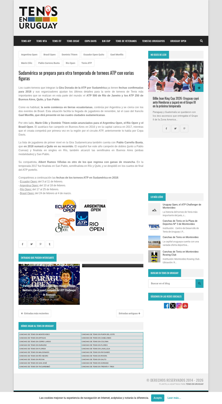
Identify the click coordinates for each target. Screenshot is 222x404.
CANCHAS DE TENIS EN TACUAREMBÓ (34, 367)
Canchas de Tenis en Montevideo (181, 237)
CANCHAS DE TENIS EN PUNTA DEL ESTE (98, 334)
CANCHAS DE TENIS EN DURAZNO (33, 345)
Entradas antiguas (128, 313)
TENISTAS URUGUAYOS (153, 41)
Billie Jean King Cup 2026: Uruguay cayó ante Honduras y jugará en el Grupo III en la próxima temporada (176, 102)
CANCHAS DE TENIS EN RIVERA (94, 356)
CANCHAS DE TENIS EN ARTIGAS (32, 338)
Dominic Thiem (69, 54)
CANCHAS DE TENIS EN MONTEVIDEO (34, 334)
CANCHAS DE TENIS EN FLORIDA (32, 349)
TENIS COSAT (73, 41)
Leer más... (174, 397)
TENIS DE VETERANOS (126, 41)
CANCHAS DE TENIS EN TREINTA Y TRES (98, 367)
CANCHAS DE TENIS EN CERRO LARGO (35, 341)
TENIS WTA (41, 41)
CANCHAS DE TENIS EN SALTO (94, 359)
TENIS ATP (26, 41)
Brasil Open (50, 54)
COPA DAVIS (91, 41)
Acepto (158, 397)
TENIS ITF (56, 41)
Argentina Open (29, 54)
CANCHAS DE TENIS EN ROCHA (32, 359)
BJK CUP (106, 41)
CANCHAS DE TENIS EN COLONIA (95, 341)
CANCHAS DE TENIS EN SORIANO (95, 363)
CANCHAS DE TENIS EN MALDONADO (34, 352)
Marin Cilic (26, 63)
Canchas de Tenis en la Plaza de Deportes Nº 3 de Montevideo (180, 222)
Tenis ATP (86, 63)
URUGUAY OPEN (178, 41)
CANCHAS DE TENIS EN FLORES (95, 345)
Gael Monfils (116, 54)
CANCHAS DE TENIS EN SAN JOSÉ (33, 363)
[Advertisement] (175, 165)
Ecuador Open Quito (94, 54)
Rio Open (70, 63)
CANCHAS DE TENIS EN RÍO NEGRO (33, 356)
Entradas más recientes (36, 313)
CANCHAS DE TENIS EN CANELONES (96, 338)
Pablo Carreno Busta (49, 63)
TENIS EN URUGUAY (194, 384)
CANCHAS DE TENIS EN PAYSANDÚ (96, 352)
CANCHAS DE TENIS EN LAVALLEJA (96, 349)
